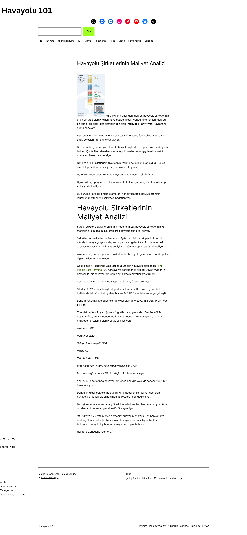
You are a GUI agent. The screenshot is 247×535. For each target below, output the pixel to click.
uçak (181, 478)
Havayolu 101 (45, 526)
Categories (6, 490)
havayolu (163, 478)
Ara (89, 31)
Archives (5, 482)
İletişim (143, 525)
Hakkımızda (154, 525)
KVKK (166, 525)
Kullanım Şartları (199, 525)
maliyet (173, 478)
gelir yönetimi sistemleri (139, 478)
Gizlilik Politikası (179, 525)
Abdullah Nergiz (49, 477)
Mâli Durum (69, 473)
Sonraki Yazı (7, 446)
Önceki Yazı (10, 439)
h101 (155, 478)
